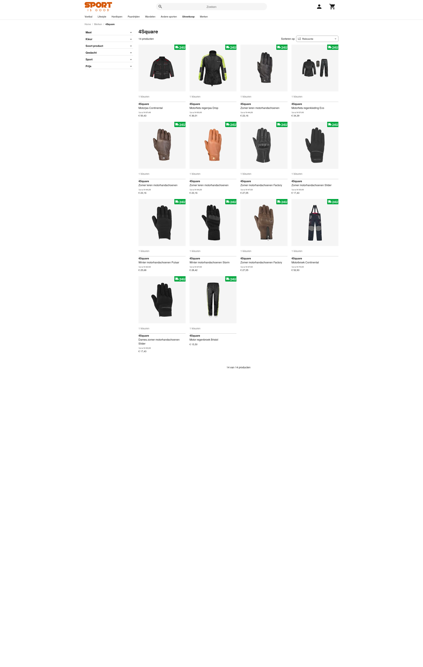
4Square (143, 104)
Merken (204, 16)
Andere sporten (169, 16)
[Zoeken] (160, 6)
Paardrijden (134, 16)
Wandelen (150, 16)
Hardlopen (117, 16)
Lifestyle (102, 16)
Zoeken (211, 6)
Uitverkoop (188, 16)
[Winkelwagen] (332, 6)
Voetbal (88, 16)
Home (88, 24)
